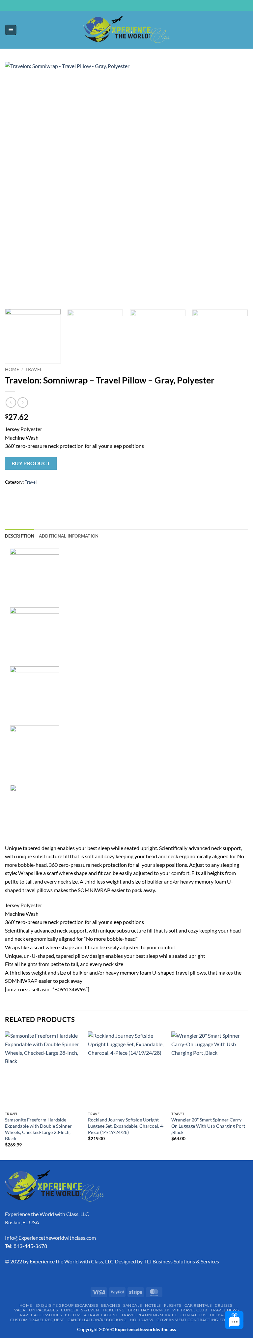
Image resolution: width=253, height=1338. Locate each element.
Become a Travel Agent (91, 1314)
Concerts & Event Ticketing (93, 1309)
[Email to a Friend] (46, 496)
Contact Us (194, 1314)
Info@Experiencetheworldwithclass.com (50, 1237)
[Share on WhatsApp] (11, 496)
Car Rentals (198, 1305)
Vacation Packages (36, 1309)
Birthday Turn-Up (148, 1309)
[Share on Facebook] (22, 496)
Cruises (223, 1305)
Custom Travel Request (37, 1319)
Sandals (132, 1305)
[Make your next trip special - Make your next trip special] (126, 29)
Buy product (31, 463)
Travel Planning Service (149, 1314)
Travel (33, 369)
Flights (172, 1305)
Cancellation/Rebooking (97, 1319)
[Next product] (11, 402)
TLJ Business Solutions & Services (181, 1261)
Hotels (153, 1305)
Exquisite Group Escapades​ (67, 1305)
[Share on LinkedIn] (70, 496)
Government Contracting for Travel (200, 1319)
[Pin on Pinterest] (58, 496)
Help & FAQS (223, 1314)
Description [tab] (19, 536)
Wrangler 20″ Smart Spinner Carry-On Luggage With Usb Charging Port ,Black (208, 1126)
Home (12, 369)
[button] (11, 30)
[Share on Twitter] (34, 496)
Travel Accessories (40, 1314)
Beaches (110, 1305)
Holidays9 (142, 1319)
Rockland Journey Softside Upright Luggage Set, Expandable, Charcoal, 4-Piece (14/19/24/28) (126, 1126)
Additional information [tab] (69, 536)
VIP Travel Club (189, 1309)
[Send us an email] (130, 9)
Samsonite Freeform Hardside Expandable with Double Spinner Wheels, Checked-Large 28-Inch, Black (38, 1129)
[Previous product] (22, 402)
